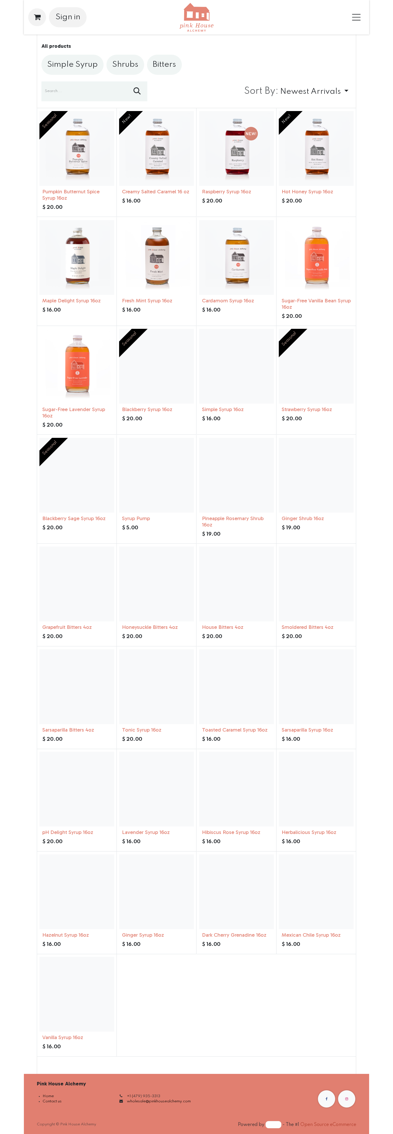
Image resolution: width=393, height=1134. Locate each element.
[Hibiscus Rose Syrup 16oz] (236, 789)
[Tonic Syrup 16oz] (156, 686)
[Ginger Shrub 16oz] (316, 475)
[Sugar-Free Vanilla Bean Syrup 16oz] (316, 257)
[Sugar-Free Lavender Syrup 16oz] (76, 366)
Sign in (68, 17)
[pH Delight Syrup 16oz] (76, 789)
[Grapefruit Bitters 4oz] (76, 584)
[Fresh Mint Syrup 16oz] (156, 257)
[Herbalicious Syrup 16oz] (316, 789)
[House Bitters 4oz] (236, 584)
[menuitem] (72, 65)
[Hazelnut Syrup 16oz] (76, 891)
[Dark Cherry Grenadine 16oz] (236, 891)
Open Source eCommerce (328, 1124)
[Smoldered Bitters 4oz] (316, 584)
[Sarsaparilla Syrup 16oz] (316, 686)
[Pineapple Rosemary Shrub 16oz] (236, 475)
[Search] (137, 91)
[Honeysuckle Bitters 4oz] (156, 584)
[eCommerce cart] (37, 17)
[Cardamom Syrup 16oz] (236, 257)
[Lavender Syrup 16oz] (156, 789)
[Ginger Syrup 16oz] (156, 891)
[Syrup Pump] (156, 475)
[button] (296, 91)
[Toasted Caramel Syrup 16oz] (236, 686)
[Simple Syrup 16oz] (236, 366)
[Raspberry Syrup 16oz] (236, 148)
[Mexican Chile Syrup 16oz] (316, 891)
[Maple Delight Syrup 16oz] (76, 257)
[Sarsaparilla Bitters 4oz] (76, 686)
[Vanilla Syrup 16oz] (76, 994)
